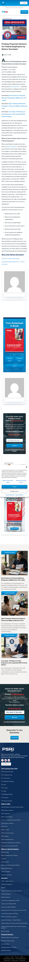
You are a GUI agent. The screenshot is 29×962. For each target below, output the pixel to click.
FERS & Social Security (6, 816)
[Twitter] (5, 760)
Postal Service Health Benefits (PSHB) (10, 900)
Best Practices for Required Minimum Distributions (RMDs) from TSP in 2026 (14, 98)
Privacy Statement (19, 494)
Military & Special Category (10, 849)
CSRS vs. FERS (5, 829)
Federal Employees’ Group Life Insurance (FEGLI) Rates (14, 923)
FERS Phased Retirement (7, 839)
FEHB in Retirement (6, 897)
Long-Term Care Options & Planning (9, 913)
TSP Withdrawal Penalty (7, 794)
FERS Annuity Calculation (7, 810)
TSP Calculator (4, 797)
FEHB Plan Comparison (6, 884)
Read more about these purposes (21, 481)
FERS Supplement (5, 813)
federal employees (12, 146)
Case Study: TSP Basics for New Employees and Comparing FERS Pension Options (13, 114)
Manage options (14, 491)
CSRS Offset (4, 826)
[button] (26, 467)
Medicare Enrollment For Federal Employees (11, 890)
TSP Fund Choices (5, 778)
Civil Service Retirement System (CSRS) (10, 820)
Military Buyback (5, 852)
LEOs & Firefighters (5, 871)
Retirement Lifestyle (6, 950)
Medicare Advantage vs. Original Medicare (11, 920)
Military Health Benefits (6, 868)
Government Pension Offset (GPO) (9, 846)
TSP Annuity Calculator (6, 800)
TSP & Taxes (4, 788)
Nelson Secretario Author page (10, 258)
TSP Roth (3, 784)
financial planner (14, 86)
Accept (14, 486)
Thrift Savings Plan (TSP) (9, 768)
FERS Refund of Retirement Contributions (11, 842)
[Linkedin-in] (9, 760)
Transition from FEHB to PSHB (8, 903)
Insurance (4, 878)
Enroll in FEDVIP (5, 931)
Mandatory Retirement (6, 875)
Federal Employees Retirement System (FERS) (12, 807)
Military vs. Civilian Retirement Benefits (10, 865)
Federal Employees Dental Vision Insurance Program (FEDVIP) (13, 927)
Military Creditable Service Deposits (9, 855)
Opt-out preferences (10, 494)
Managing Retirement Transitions (9, 947)
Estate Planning (5, 944)
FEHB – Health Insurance (7, 881)
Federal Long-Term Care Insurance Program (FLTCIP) (13, 910)
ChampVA (3, 858)
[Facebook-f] (2, 760)
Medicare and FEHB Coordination (9, 916)
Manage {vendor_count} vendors (7, 481)
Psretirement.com (5, 755)
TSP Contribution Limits (6, 775)
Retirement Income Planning (7, 940)
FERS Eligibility (5, 836)
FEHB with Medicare (6, 894)
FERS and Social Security (7, 833)
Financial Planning (7, 934)
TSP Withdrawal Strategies (7, 781)
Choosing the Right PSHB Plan (8, 907)
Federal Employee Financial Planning (10, 937)
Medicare (3, 887)
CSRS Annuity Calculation (7, 823)
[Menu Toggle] (3, 3)
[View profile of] (14, 291)
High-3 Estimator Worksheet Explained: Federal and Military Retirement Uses (14, 106)
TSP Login (3, 791)
